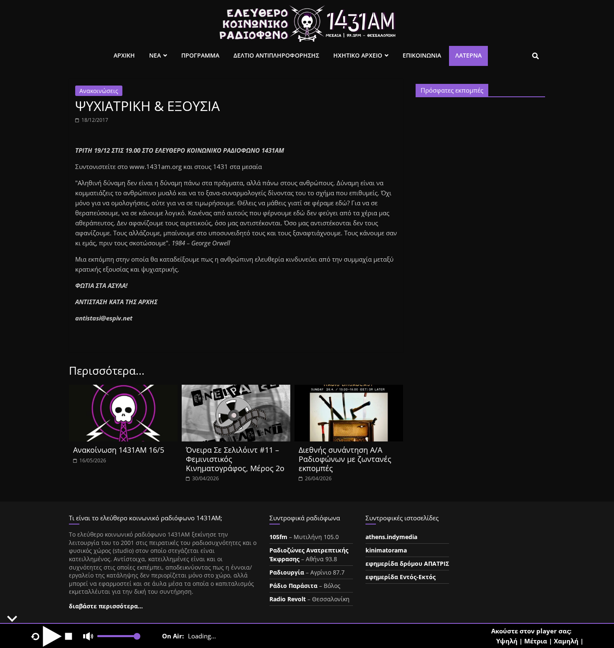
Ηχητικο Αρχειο (357, 55)
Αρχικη (124, 55)
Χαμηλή (566, 641)
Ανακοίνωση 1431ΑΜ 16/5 (118, 450)
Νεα (155, 55)
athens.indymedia (391, 537)
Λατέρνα (468, 55)
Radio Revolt (287, 599)
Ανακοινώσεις (98, 91)
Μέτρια (535, 641)
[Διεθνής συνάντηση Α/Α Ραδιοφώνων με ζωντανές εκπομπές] (348, 390)
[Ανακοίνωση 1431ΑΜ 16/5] (123, 390)
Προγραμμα (200, 55)
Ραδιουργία (286, 572)
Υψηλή (507, 641)
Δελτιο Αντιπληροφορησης (276, 55)
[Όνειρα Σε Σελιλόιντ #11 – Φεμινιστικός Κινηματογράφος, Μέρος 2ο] (236, 390)
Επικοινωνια (422, 55)
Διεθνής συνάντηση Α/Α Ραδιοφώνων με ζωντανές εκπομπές (345, 459)
